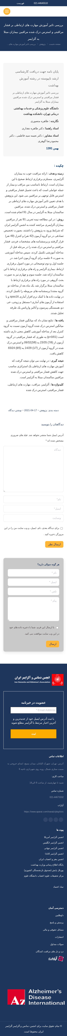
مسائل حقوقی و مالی (53, 929)
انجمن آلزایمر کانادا (54, 853)
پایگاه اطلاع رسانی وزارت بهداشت (47, 864)
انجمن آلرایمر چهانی (54, 848)
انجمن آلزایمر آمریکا (54, 837)
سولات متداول (57, 944)
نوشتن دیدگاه (15, 410)
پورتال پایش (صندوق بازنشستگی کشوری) (44, 870)
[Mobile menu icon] (6, 11)
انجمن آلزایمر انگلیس (53, 842)
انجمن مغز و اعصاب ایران (51, 859)
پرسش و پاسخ (57, 922)
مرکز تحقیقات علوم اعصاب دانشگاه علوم (44, 875)
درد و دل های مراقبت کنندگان (50, 951)
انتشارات (59, 937)
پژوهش (43, 410)
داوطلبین (59, 915)
